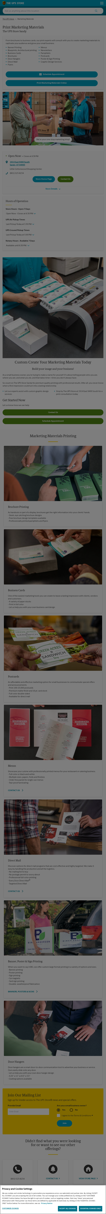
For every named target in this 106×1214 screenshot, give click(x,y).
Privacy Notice (46, 1203)
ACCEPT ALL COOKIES (67, 1208)
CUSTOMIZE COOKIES (10, 1208)
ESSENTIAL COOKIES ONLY (90, 1208)
